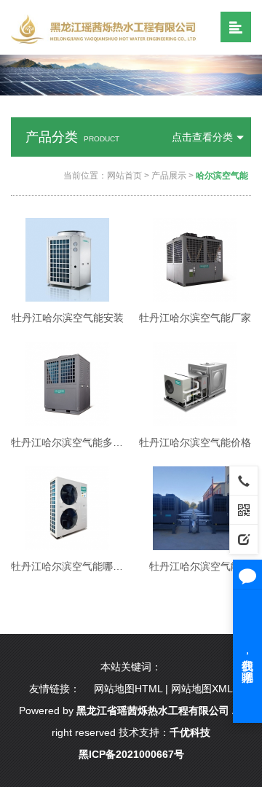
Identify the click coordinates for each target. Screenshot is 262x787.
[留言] (243, 538)
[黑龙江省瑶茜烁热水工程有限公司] (106, 28)
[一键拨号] (243, 480)
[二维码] (243, 509)
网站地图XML (202, 688)
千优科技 (190, 732)
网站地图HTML (128, 688)
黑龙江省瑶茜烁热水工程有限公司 (152, 710)
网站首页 (124, 176)
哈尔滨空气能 (222, 176)
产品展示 (168, 176)
